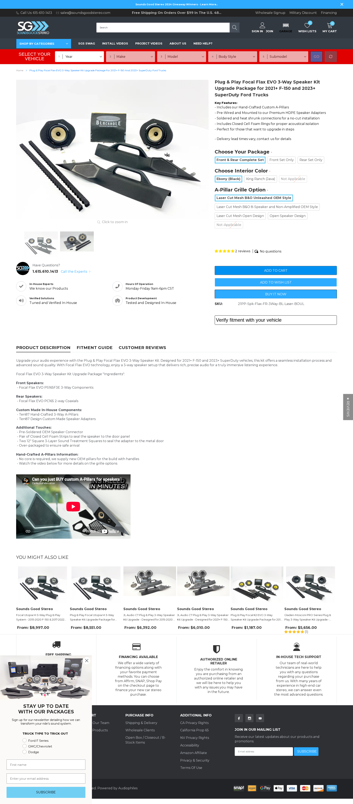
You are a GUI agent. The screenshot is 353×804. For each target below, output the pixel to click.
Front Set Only (281, 160)
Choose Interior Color (242, 171)
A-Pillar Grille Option (241, 190)
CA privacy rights (194, 723)
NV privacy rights (194, 738)
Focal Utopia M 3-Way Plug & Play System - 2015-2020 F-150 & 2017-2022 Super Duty (40, 617)
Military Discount (303, 12)
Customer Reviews (142, 347)
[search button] (234, 27)
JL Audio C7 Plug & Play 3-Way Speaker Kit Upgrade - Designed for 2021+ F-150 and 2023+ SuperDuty (203, 617)
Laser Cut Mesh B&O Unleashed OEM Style (254, 198)
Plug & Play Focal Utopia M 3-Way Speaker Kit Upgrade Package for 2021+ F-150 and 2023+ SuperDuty (92, 617)
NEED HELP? (202, 43)
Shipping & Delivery (141, 723)
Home (19, 70)
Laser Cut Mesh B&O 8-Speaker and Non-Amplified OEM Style (267, 207)
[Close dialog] (86, 660)
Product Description (43, 347)
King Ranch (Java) (260, 179)
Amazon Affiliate (193, 753)
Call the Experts (74, 272)
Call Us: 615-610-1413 (36, 13)
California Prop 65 (194, 730)
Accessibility (189, 745)
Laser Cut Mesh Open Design (240, 216)
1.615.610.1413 (45, 271)
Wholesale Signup (270, 12)
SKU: (219, 304)
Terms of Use (191, 768)
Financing (329, 12)
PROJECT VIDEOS (148, 43)
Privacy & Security (194, 760)
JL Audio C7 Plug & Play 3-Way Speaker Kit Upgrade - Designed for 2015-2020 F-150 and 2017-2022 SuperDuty (149, 617)
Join (269, 31)
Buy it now (275, 294)
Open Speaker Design (288, 216)
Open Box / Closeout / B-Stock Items (145, 740)
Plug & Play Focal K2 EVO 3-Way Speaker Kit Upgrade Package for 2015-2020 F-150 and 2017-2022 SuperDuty (257, 617)
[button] (285, 27)
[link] (41, 244)
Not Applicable (293, 179)
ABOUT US (178, 43)
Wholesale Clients (140, 730)
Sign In (257, 31)
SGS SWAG (86, 43)
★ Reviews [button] (348, 407)
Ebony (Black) (228, 179)
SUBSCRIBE (46, 792)
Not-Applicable (229, 225)
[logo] (33, 27)
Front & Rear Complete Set (240, 160)
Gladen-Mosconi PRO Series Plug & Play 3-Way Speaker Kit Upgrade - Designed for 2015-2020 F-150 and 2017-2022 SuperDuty (309, 617)
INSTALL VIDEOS (115, 43)
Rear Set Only (310, 160)
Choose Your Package (243, 152)
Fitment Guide (95, 347)
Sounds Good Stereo (34, 609)
